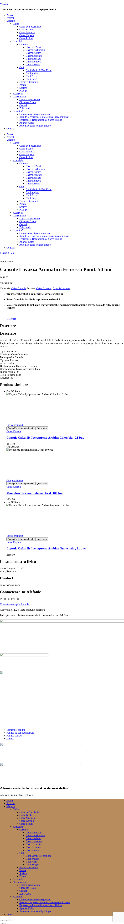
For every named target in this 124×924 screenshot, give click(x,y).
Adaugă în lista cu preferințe (21, 428)
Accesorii (18, 93)
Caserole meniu (34, 55)
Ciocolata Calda (27, 102)
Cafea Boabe (26, 29)
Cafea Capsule (26, 35)
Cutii (21, 67)
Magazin (10, 20)
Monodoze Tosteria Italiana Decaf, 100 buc (34, 493)
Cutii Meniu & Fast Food (39, 70)
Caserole (23, 44)
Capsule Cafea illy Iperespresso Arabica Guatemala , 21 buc (46, 548)
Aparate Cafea (26, 122)
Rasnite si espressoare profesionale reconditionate (44, 117)
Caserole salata (33, 58)
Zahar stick (25, 108)
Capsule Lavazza (61, 288)
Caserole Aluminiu (35, 50)
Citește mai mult (14, 425)
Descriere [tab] (8, 326)
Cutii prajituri (32, 73)
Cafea (16, 23)
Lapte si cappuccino (29, 99)
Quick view (42, 428)
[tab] (65, 318)
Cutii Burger (32, 79)
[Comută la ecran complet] (4, 920)
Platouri (23, 90)
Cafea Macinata (27, 32)
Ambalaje (18, 41)
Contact (10, 128)
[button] (65, 20)
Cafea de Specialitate (30, 26)
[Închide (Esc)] (11, 920)
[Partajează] (7, 920)
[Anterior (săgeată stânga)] (1, 923)
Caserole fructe (33, 61)
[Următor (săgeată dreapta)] (4, 923)
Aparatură (18, 111)
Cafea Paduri (26, 38)
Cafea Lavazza (43, 288)
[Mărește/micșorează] (1, 920)
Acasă (9, 15)
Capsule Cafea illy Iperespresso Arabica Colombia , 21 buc (45, 437)
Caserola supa (33, 64)
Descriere (11, 318)
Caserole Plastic (34, 47)
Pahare (22, 84)
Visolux (4, 4)
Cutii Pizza (31, 76)
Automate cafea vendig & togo (35, 125)
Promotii (10, 18)
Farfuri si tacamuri (28, 82)
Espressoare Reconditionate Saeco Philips (40, 119)
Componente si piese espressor (35, 114)
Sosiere (23, 87)
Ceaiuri (23, 105)
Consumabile (19, 96)
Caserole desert (33, 52)
